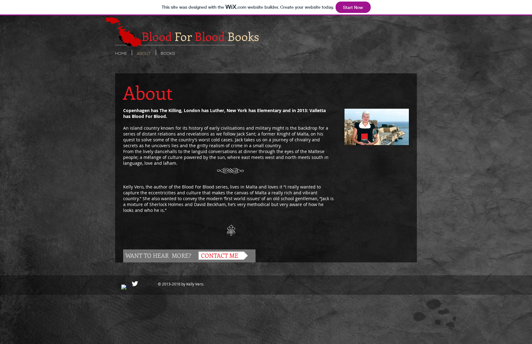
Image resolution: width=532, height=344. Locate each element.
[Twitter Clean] (135, 283)
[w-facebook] (125, 288)
